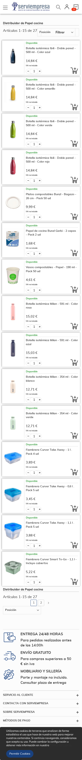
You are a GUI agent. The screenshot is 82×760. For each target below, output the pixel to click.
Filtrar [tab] (60, 32)
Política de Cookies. (61, 745)
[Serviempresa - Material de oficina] (31, 6)
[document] (41, 743)
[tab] (41, 695)
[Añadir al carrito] (73, 70)
